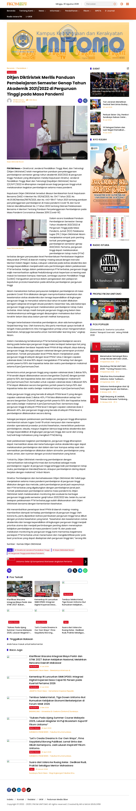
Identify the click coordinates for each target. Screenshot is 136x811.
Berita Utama (14, 622)
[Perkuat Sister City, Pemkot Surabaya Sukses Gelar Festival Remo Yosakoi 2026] (95, 117)
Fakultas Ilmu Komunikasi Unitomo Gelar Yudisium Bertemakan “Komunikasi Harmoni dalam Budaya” (112, 377)
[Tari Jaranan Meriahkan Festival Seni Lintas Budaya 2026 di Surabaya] (95, 104)
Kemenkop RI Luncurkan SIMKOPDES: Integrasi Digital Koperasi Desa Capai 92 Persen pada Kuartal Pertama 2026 (46, 602)
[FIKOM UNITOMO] (20, 4)
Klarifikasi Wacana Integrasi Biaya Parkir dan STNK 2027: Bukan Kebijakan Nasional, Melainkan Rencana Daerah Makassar (19, 602)
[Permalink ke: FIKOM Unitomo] (10, 100)
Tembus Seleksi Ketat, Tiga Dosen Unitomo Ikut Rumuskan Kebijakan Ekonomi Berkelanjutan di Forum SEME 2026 (74, 602)
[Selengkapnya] (128, 68)
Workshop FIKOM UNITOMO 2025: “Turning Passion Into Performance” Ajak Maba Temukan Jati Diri (113, 367)
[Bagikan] (85, 100)
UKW (41, 799)
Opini (66, 622)
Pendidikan (12, 72)
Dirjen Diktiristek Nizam (64, 550)
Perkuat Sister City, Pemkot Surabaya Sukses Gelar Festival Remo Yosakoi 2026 (116, 116)
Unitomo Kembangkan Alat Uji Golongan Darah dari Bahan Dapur (114, 387)
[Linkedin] (19, 790)
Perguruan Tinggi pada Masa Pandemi (27, 553)
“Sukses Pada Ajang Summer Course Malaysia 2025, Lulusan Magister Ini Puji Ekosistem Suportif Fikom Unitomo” (19, 630)
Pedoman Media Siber (57, 799)
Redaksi (31, 799)
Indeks (10, 799)
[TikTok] (29, 790)
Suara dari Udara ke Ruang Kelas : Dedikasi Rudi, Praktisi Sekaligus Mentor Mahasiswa (73, 630)
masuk (21, 644)
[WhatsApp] (85, 570)
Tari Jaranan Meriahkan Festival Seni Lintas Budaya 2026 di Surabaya (116, 103)
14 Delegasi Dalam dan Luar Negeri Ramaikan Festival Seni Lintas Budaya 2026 (116, 128)
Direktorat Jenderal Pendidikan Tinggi (33, 550)
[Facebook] (69, 570)
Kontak (20, 799)
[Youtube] (24, 790)
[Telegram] (80, 570)
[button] (114, 4)
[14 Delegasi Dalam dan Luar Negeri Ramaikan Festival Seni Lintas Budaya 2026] (95, 129)
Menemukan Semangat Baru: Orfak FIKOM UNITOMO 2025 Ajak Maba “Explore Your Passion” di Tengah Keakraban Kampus (114, 357)
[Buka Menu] (127, 4)
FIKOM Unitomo (18, 100)
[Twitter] (75, 570)
